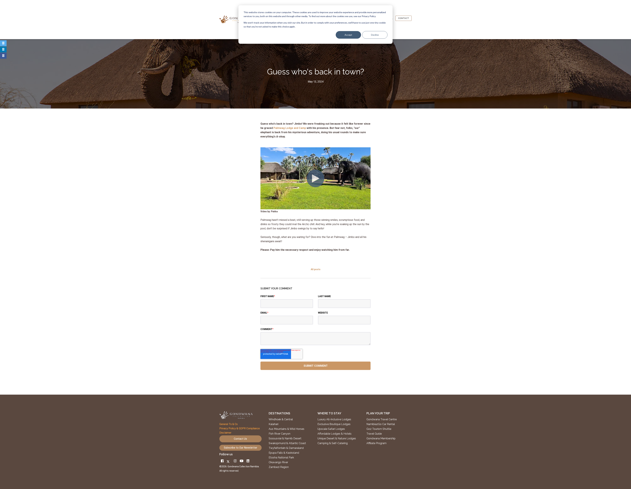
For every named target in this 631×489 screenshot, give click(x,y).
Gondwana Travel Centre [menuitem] (381, 419)
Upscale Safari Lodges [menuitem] (331, 429)
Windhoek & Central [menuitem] (281, 419)
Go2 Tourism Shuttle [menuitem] (378, 429)
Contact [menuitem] (403, 18)
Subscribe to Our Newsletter (240, 447)
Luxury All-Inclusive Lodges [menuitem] (334, 419)
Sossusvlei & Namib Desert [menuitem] (285, 438)
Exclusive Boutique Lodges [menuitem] (334, 424)
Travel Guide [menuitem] (374, 433)
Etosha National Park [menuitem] (281, 457)
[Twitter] (3, 43)
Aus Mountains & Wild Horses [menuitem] (286, 429)
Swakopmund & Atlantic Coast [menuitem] (287, 443)
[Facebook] (3, 56)
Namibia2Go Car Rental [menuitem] (380, 424)
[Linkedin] (3, 49)
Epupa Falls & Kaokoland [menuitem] (284, 452)
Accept (348, 34)
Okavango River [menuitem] (278, 462)
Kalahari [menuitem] (273, 424)
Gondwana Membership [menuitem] (381, 438)
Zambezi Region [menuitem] (279, 467)
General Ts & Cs (228, 424)
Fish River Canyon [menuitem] (279, 433)
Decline (375, 34)
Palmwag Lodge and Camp (289, 128)
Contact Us (240, 438)
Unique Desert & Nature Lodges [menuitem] (336, 438)
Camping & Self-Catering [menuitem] (332, 443)
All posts (315, 269)
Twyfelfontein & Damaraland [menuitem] (286, 448)
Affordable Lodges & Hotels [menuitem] (334, 433)
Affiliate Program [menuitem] (376, 443)
